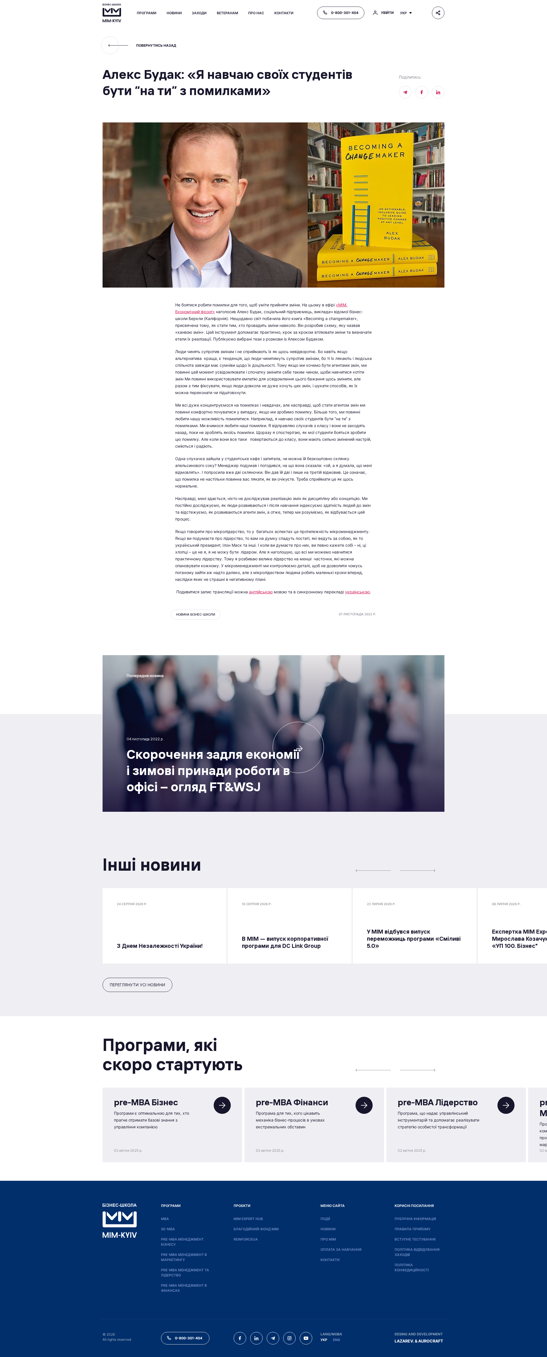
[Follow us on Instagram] (289, 1338)
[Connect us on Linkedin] (438, 92)
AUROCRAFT (430, 1340)
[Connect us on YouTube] (306, 1338)
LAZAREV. (404, 1340)
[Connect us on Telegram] (273, 1338)
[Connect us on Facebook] (421, 92)
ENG (336, 1340)
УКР (324, 1340)
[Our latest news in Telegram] (405, 92)
